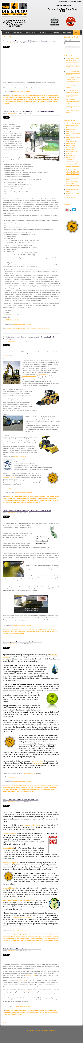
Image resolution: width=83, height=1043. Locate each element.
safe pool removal (15, 500)
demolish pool (30, 99)
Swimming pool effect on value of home (17, 328)
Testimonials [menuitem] (63, 1)
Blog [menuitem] (76, 32)
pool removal (12, 101)
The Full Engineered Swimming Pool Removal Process (72, 101)
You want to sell (8, 848)
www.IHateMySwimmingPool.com (11, 319)
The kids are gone (9, 833)
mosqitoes (48, 631)
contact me (12, 776)
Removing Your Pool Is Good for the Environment (22, 641)
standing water (51, 629)
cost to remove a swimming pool (37, 785)
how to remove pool (42, 97)
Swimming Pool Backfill (35, 95)
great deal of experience (19, 456)
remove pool (9, 95)
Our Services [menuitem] (54, 32)
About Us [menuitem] (43, 32)
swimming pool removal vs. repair (39, 328)
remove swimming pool (20, 95)
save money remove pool (34, 502)
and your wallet (37, 761)
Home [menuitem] (7, 32)
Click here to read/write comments (22, 91)
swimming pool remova (9, 477)
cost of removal (38, 763)
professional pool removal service (24, 917)
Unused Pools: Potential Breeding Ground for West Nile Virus (27, 510)
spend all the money (30, 975)
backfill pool (52, 97)
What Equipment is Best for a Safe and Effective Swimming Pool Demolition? (28, 337)
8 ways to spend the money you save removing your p (73, 125)
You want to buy (9, 888)
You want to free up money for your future (18, 900)
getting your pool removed (31, 825)
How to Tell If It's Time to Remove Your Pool (20, 799)
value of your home (27, 991)
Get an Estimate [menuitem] (31, 32)
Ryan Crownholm (11, 42)
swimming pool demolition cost (27, 97)
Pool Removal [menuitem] (17, 32)
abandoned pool (32, 629)
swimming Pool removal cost (41, 101)
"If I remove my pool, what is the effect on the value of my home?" (29, 111)
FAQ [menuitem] (80, 1)
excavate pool (34, 500)
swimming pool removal (30, 773)
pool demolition (39, 99)
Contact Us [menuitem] (73, 1)
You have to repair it (10, 863)
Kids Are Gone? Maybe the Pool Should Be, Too (22, 948)
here (10, 487)
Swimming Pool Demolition (24, 101)
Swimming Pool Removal (18, 99)
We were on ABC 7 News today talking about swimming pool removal (30, 40)
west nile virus (42, 629)
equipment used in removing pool (47, 498)
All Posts (5, 1022)
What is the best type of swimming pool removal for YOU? (73, 66)
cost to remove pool (11, 97)
